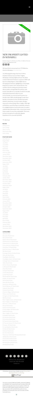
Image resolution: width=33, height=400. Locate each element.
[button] (7, 356)
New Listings (6, 127)
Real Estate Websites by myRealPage (16, 372)
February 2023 (6, 222)
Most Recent (6, 139)
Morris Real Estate (7, 280)
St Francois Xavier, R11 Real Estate (12, 323)
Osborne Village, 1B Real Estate (11, 292)
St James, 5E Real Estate (9, 325)
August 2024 (6, 187)
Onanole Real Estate (8, 290)
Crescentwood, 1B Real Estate (11, 245)
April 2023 (5, 218)
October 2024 (6, 183)
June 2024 (5, 191)
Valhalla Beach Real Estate (9, 336)
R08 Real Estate (7, 298)
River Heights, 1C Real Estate (10, 301)
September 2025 (7, 162)
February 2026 (6, 152)
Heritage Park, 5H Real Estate (10, 261)
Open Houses (6, 129)
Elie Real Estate (7, 251)
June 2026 (5, 144)
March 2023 (6, 220)
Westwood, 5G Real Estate (10, 340)
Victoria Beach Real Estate (10, 338)
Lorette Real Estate (8, 272)
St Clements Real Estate (9, 317)
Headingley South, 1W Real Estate (11, 259)
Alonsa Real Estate (7, 237)
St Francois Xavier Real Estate (10, 321)
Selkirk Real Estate (7, 311)
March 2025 (6, 174)
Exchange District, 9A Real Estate (11, 253)
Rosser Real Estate (8, 305)
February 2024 (6, 199)
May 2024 (5, 193)
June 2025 (5, 168)
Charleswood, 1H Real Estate (10, 243)
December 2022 (7, 226)
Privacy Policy (27, 371)
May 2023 (5, 216)
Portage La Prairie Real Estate (10, 296)
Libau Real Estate (7, 268)
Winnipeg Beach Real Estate (10, 342)
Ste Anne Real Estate (8, 332)
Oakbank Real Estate (8, 288)
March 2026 (6, 150)
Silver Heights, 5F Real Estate (10, 313)
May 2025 (5, 170)
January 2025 (6, 177)
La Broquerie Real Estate (9, 266)
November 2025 (7, 158)
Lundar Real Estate (8, 274)
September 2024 (7, 185)
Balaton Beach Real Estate (10, 239)
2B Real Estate (6, 233)
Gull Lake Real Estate (8, 255)
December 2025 (7, 156)
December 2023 (7, 203)
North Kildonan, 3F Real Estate (11, 286)
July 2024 (5, 189)
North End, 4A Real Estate (9, 284)
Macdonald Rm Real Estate (10, 276)
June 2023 (5, 214)
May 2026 (5, 146)
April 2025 (5, 172)
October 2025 (6, 160)
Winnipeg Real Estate (11, 62)
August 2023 (6, 210)
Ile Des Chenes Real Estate (10, 265)
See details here (17, 70)
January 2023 (6, 224)
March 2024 (6, 197)
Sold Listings (6, 133)
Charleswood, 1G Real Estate (10, 241)
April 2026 (5, 148)
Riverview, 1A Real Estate (9, 303)
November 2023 (7, 205)
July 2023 (5, 212)
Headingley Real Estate (9, 257)
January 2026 (6, 154)
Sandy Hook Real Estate (9, 307)
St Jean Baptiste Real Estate (10, 327)
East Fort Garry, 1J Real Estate (11, 249)
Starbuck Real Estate (8, 331)
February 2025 (6, 175)
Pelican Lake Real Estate (9, 294)
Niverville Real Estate (8, 282)
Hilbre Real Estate (7, 263)
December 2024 (7, 179)
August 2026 (6, 141)
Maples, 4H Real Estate (9, 278)
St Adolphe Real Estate (9, 315)
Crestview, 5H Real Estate (9, 247)
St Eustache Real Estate (9, 319)
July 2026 (5, 142)
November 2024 (7, 181)
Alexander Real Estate (8, 235)
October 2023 (6, 207)
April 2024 (5, 195)
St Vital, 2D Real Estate (9, 329)
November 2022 (7, 228)
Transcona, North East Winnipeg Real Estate (14, 334)
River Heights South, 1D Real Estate (12, 299)
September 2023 (7, 208)
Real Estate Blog (7, 131)
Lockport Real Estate (8, 270)
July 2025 (5, 166)
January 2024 (6, 201)
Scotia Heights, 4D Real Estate (11, 309)
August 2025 (6, 164)
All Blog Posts (6, 125)
